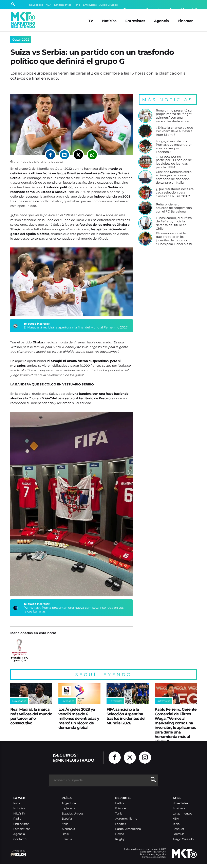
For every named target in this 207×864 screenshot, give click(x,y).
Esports (120, 823)
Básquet (121, 808)
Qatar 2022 (20, 39)
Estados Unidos (72, 813)
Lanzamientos (62, 4)
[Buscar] (13, 4)
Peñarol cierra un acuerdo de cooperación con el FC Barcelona (174, 208)
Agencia (161, 21)
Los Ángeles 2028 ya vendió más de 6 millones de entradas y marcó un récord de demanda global (78, 718)
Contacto (19, 839)
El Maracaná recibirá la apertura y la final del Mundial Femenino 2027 (76, 327)
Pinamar (185, 21)
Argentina (69, 803)
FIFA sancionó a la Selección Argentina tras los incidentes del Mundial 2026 (126, 716)
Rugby (120, 839)
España (67, 818)
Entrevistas (90, 4)
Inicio (17, 803)
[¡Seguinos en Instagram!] (145, 757)
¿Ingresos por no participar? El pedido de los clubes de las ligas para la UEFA (174, 162)
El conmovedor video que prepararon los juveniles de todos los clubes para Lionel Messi (174, 239)
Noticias (109, 21)
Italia (65, 823)
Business (178, 808)
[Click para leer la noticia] (145, 115)
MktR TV (19, 813)
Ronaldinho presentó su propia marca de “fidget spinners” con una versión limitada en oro (174, 116)
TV (90, 21)
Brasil (66, 834)
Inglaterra (68, 808)
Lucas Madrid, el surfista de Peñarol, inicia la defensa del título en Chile (174, 223)
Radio (17, 818)
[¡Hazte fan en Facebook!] (115, 757)
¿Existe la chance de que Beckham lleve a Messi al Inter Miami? (174, 131)
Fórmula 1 (179, 834)
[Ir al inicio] (23, 20)
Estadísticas (21, 828)
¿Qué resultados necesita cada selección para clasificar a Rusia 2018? (175, 192)
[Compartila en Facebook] (50, 154)
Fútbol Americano (128, 828)
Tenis (77, 4)
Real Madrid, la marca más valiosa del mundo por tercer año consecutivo (31, 716)
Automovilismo (126, 818)
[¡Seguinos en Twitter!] (130, 757)
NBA (48, 4)
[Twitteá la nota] (78, 154)
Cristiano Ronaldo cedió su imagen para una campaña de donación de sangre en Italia (173, 177)
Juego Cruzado (108, 4)
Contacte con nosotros (154, 857)
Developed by (17, 853)
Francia (67, 839)
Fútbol (120, 803)
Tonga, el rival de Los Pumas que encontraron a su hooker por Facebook (174, 146)
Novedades (36, 4)
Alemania (68, 828)
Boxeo (119, 834)
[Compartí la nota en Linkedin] (64, 154)
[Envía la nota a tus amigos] (92, 154)
